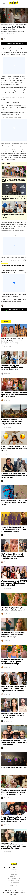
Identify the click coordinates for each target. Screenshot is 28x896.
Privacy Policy (14, 885)
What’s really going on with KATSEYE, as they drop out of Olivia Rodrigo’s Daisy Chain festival (14, 583)
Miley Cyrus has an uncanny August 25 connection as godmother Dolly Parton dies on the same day (13, 792)
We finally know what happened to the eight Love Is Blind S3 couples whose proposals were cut (14, 395)
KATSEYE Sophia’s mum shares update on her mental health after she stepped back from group (13, 846)
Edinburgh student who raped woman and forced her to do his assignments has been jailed (12, 422)
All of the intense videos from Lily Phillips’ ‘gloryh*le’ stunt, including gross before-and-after (12, 556)
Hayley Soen (7, 38)
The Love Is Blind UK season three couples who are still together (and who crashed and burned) (13, 180)
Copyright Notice (14, 880)
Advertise (14, 876)
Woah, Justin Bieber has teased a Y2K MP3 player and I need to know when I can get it (14, 502)
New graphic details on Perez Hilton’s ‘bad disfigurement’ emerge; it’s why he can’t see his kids (14, 198)
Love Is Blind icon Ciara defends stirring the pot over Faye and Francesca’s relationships (12, 662)
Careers (14, 874)
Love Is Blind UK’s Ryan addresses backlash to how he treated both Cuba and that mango (13, 635)
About (14, 872)
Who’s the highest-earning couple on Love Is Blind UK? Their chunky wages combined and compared (13, 689)
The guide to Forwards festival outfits (13, 767)
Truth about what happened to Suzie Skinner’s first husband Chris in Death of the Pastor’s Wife (14, 742)
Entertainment (14, 38)
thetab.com (11, 890)
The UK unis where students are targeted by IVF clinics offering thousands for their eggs (12, 341)
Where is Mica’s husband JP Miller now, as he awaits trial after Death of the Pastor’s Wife (13, 716)
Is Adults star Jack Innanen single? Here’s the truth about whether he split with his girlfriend (14, 475)
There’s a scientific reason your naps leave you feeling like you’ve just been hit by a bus (14, 448)
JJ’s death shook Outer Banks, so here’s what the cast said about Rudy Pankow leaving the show (13, 529)
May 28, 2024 (17, 117)
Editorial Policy (14, 878)
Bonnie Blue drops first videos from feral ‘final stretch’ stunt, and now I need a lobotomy (13, 216)
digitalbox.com (15, 894)
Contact (14, 869)
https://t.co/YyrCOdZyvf (14, 114)
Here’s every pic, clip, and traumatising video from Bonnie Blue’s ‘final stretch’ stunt (12, 368)
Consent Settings (14, 883)
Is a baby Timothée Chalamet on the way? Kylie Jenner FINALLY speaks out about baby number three (13, 819)
